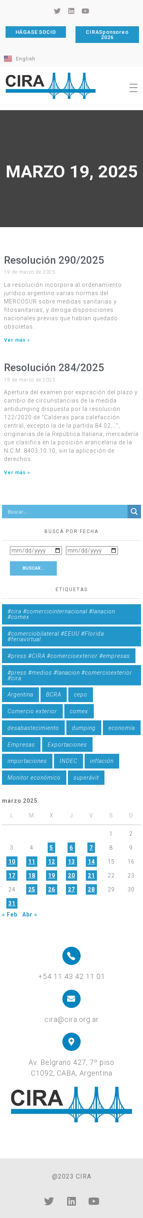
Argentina (20, 694)
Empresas (21, 744)
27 (71, 889)
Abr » (29, 914)
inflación (102, 761)
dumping (84, 728)
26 (51, 889)
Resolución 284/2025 (54, 368)
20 (71, 875)
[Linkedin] (71, 1201)
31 (11, 903)
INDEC (68, 761)
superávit (86, 777)
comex (79, 711)
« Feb (9, 914)
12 (51, 861)
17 (11, 875)
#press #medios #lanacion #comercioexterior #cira (70, 675)
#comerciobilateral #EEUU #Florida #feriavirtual (56, 636)
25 (31, 889)
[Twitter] (49, 1201)
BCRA (53, 694)
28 (91, 889)
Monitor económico (34, 777)
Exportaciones (67, 744)
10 (11, 861)
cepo (80, 694)
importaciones (27, 761)
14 (91, 861)
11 (31, 861)
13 (71, 861)
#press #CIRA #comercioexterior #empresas (69, 656)
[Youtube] (94, 1201)
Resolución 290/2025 (54, 260)
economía (121, 728)
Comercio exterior (32, 711)
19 (51, 875)
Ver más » (17, 340)
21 (91, 875)
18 (31, 875)
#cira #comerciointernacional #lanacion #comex (61, 614)
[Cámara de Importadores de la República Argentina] (51, 85)
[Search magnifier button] (134, 511)
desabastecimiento (33, 728)
